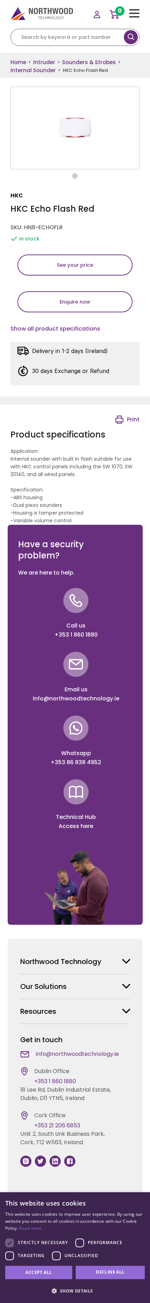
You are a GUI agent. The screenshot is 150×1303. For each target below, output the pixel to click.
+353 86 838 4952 (76, 762)
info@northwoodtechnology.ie (76, 698)
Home (18, 62)
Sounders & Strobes (89, 62)
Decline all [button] (110, 1272)
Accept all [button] (38, 1272)
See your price (75, 265)
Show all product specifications (55, 329)
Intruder (44, 62)
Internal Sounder (33, 70)
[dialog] (75, 1247)
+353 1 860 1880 (76, 635)
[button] (75, 1291)
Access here (76, 826)
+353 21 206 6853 (57, 1125)
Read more (30, 1228)
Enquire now (75, 301)
